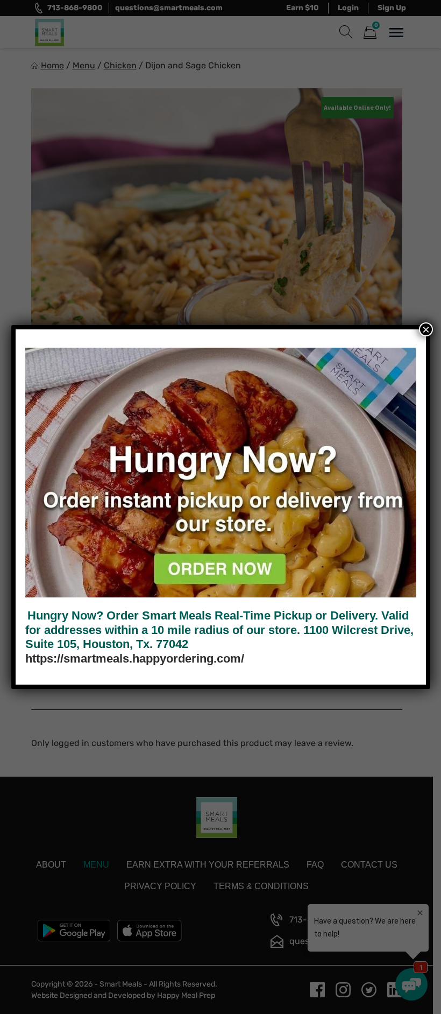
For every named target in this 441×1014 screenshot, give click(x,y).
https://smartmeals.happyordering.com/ (134, 658)
